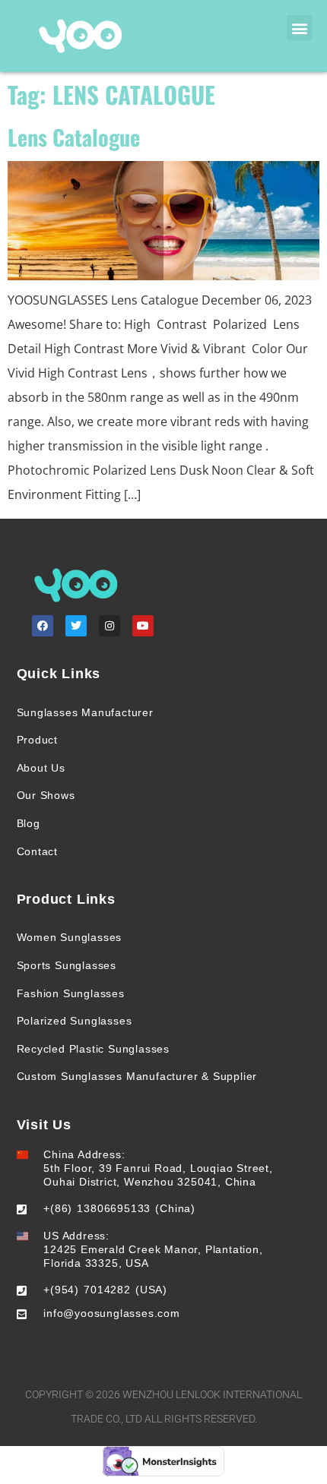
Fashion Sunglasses (71, 993)
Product (38, 740)
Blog (28, 823)
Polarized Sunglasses (74, 1021)
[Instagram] (109, 625)
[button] (299, 27)
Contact (38, 851)
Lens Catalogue (74, 137)
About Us (41, 768)
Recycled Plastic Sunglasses (93, 1049)
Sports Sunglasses (67, 965)
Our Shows (46, 795)
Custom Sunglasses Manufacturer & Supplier (137, 1076)
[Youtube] (143, 625)
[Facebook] (42, 625)
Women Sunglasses (69, 937)
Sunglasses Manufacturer (85, 712)
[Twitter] (76, 625)
